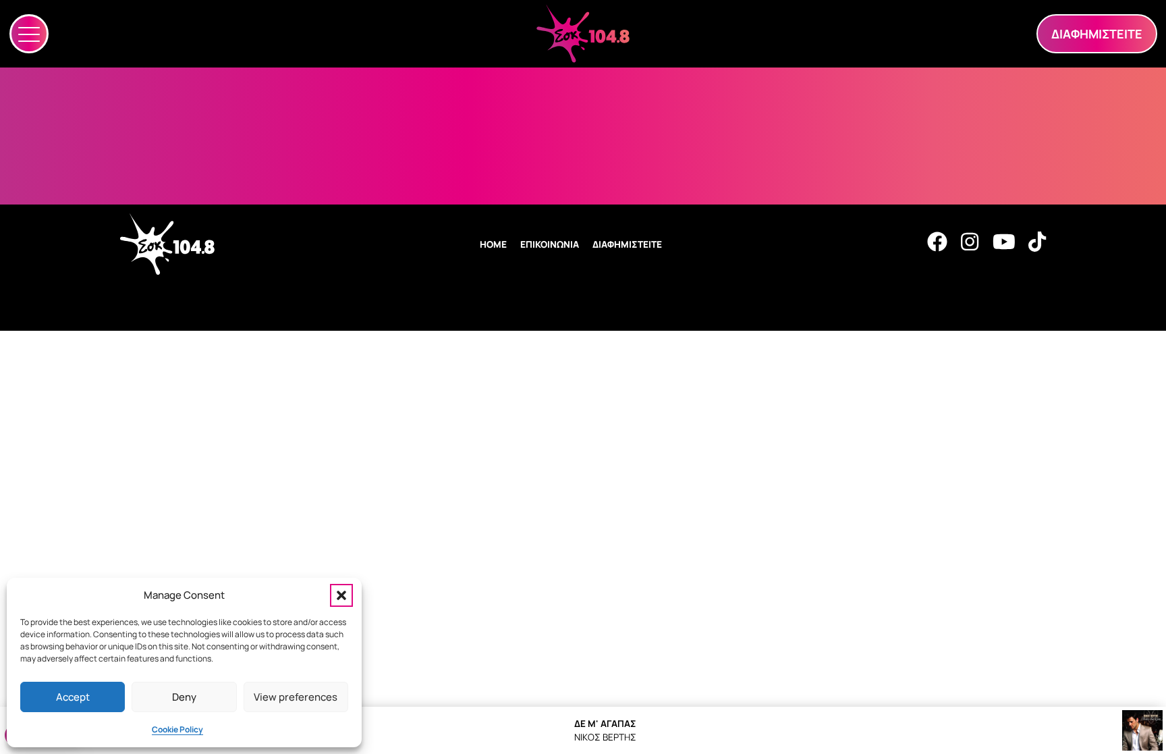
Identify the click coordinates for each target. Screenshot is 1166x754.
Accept (73, 697)
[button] (341, 595)
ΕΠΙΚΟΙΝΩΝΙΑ (549, 244)
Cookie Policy (177, 729)
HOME (493, 244)
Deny (184, 697)
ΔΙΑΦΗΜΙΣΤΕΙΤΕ (627, 244)
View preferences (295, 697)
